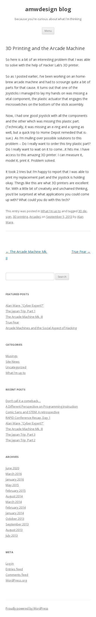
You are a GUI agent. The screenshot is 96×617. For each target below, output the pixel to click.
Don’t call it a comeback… (23, 401)
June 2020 (12, 468)
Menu (48, 30)
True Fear (81, 251)
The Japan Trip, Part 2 (20, 440)
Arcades (35, 217)
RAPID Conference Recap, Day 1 (28, 418)
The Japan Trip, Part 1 (20, 311)
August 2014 (14, 496)
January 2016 (15, 479)
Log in (10, 563)
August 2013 (14, 530)
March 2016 (14, 474)
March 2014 (14, 502)
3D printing (20, 217)
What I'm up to (51, 211)
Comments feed (17, 575)
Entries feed (14, 569)
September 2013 (17, 524)
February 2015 (16, 490)
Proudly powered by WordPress (27, 608)
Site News (13, 361)
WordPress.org (16, 580)
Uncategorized (16, 367)
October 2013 (15, 519)
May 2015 (12, 485)
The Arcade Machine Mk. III (24, 317)
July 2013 (12, 535)
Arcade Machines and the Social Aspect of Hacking (41, 328)
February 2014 (16, 507)
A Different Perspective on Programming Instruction (42, 406)
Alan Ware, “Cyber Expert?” (25, 305)
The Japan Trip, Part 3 (20, 434)
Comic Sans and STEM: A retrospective (32, 412)
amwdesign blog (48, 9)
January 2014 (15, 513)
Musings (11, 356)
